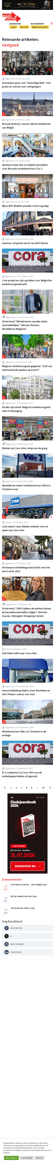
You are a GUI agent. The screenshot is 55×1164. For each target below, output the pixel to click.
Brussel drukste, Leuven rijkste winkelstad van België (26, 125)
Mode (7, 649)
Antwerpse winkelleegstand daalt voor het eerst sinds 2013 (26, 569)
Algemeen (10, 78)
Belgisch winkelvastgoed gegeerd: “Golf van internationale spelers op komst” (27, 367)
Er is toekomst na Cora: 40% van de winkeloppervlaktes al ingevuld (22, 774)
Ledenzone (15, 23)
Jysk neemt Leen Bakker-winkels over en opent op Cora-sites (25, 528)
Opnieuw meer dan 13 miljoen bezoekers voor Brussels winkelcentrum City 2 (25, 166)
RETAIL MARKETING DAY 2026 (24, 896)
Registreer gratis (40, 27)
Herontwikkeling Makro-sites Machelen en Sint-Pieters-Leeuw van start (26, 692)
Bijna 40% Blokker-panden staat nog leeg (25, 205)
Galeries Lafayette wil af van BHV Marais (25, 243)
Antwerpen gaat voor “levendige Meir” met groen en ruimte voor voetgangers (26, 84)
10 (43, 787)
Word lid (24, 27)
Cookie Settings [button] (26, 1158)
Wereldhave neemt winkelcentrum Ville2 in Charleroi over (26, 487)
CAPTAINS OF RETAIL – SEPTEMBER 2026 (29, 884)
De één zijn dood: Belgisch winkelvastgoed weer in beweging (26, 408)
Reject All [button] (39, 1158)
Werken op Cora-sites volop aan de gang (24, 448)
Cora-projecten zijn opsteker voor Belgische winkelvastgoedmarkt (27, 282)
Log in (13, 27)
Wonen (8, 522)
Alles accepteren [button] (11, 1158)
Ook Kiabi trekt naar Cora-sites (19, 653)
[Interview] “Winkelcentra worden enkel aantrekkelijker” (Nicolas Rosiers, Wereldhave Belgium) (24, 325)
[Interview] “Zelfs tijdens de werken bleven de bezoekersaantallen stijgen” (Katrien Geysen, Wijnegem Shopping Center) (26, 612)
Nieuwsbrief (37, 23)
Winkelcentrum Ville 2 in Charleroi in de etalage (24, 733)
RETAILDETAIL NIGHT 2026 (23, 908)
